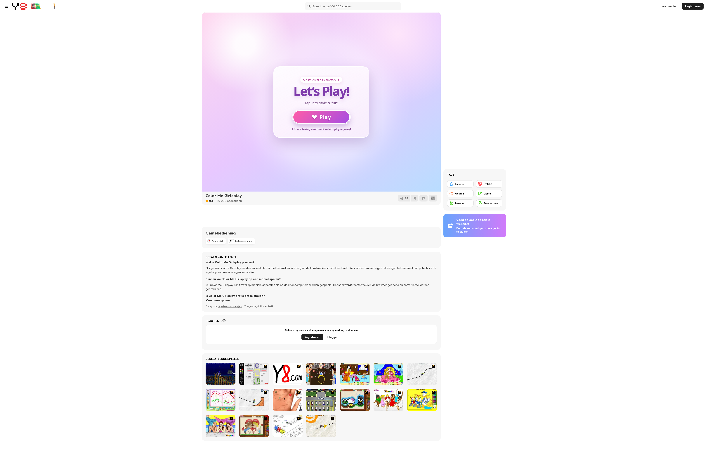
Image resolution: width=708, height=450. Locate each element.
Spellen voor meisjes (230, 306)
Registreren (693, 6)
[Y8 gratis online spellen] (19, 6)
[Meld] (423, 198)
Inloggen (332, 337)
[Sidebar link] (6, 6)
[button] (218, 300)
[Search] (309, 6)
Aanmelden (669, 6)
